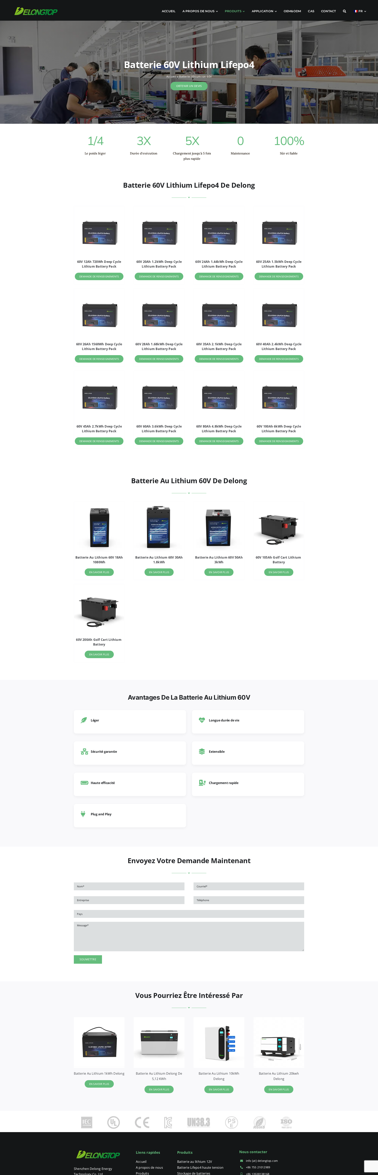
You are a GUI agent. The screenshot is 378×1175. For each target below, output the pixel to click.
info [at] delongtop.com (262, 1161)
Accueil (171, 76)
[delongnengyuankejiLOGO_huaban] (98, 1148)
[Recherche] (344, 11)
